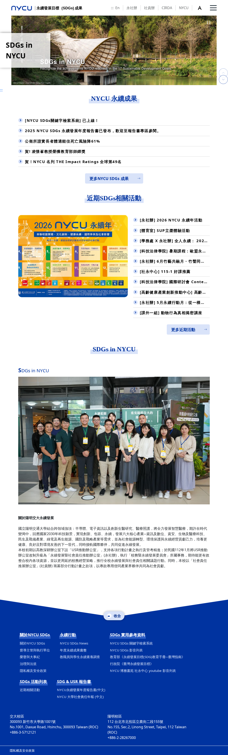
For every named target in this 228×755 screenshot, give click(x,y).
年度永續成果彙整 (73, 650)
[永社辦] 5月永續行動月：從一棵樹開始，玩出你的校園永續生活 (175, 302)
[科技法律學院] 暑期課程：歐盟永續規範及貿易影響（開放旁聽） (175, 251)
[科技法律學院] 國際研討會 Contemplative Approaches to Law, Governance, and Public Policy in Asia (175, 281)
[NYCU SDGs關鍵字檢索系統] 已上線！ (62, 120)
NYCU (184, 7)
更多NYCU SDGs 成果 (109, 178)
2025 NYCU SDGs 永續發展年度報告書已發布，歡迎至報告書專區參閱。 (93, 130)
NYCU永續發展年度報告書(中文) (81, 689)
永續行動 (68, 634)
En (117, 7)
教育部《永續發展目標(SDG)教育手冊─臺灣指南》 (147, 657)
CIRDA (167, 7)
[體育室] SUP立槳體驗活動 (165, 230)
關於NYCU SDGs (35, 634)
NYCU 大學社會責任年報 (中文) (80, 696)
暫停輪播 (208, 23)
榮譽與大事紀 (30, 657)
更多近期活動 (183, 329)
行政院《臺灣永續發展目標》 (131, 663)
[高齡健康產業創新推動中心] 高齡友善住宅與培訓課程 (175, 292)
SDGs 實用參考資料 (127, 634)
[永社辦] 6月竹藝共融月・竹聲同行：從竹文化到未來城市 (175, 261)
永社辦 (131, 7)
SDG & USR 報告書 (74, 681)
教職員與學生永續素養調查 (80, 657)
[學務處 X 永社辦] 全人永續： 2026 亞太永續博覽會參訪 (175, 240)
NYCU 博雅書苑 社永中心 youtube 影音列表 (143, 670)
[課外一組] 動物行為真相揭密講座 (171, 312)
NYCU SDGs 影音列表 (126, 650)
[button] (202, 7)
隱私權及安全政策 (33, 670)
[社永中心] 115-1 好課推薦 (165, 271)
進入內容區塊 (10, 2)
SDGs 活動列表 (33, 681)
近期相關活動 (30, 689)
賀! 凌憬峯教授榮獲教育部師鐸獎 (55, 151)
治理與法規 (28, 663)
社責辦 (149, 7)
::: (112, 7)
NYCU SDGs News (74, 643)
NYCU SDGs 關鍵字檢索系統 (131, 643)
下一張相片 (223, 68)
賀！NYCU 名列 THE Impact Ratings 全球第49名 (73, 161)
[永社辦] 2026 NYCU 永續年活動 (171, 220)
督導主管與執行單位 (35, 650)
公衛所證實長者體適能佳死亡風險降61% (62, 141)
